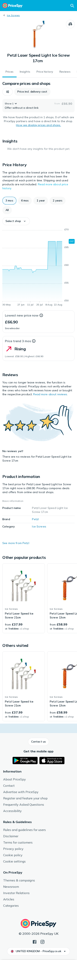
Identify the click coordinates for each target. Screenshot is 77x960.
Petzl (35, 519)
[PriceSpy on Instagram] (42, 941)
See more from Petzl (15, 543)
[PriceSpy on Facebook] (34, 941)
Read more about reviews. (50, 394)
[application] (38, 267)
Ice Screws (13, 15)
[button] (7, 92)
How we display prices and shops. (38, 125)
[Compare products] (70, 24)
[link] (23, 598)
